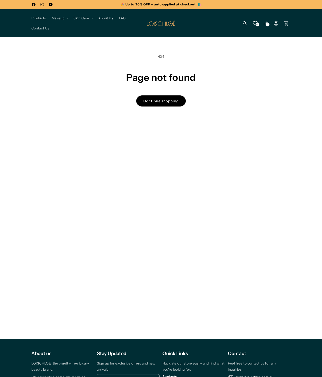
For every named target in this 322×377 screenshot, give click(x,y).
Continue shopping (161, 101)
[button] (60, 18)
